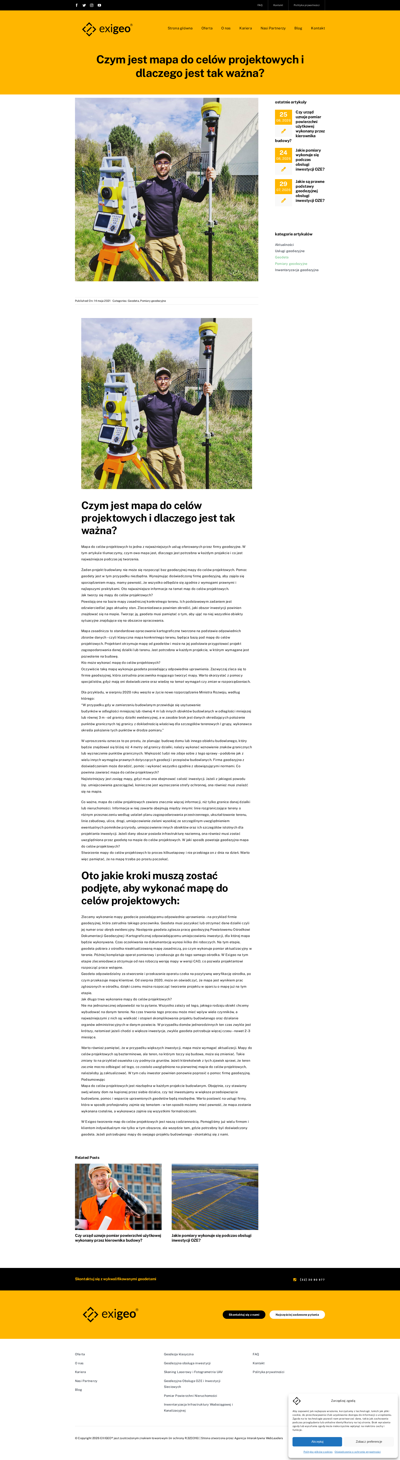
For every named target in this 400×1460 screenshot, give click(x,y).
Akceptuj (317, 1441)
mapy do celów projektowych (211, 570)
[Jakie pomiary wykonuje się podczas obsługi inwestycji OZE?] (215, 1196)
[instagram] (91, 5)
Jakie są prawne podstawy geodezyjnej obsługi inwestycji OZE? (310, 191)
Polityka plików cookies (318, 1451)
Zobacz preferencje (369, 1441)
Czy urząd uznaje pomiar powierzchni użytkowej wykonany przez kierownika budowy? (118, 1237)
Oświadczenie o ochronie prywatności (358, 1451)
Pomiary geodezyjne (153, 300)
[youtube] (99, 5)
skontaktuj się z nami (211, 1134)
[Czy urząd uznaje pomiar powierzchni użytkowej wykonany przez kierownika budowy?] (118, 1196)
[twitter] (84, 5)
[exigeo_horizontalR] (106, 20)
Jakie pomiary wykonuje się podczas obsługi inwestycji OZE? (310, 159)
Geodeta (133, 300)
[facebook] (76, 5)
